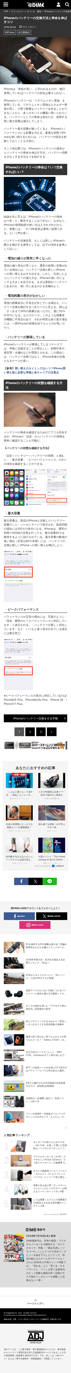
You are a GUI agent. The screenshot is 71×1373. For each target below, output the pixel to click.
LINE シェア (50, 881)
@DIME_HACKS (53, 916)
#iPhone (9, 32)
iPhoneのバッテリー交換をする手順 (35, 718)
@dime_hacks (37, 925)
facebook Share (21, 881)
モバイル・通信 (34, 11)
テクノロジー (17, 11)
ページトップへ (35, 1303)
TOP (6, 11)
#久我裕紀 (24, 32)
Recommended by (43, 866)
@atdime (21, 916)
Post (35, 881)
